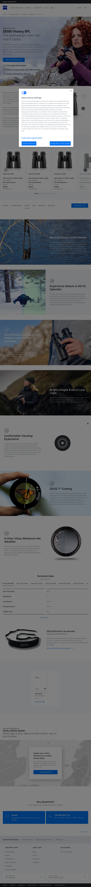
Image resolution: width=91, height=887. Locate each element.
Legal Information (36, 138)
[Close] (71, 91)
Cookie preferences (28, 143)
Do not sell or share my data (60, 143)
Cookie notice (26, 138)
